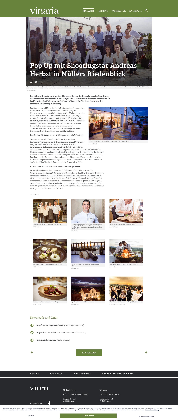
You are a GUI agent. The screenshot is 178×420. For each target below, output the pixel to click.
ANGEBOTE (135, 11)
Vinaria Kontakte (82, 374)
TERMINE (102, 11)
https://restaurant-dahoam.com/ (61, 333)
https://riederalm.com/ (53, 340)
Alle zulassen (88, 416)
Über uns (34, 374)
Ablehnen (31, 415)
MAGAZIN (88, 11)
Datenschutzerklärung (152, 410)
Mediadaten (56, 374)
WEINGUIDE (119, 11)
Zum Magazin (89, 353)
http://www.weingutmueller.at (60, 325)
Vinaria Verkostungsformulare (117, 374)
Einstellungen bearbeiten (146, 416)
